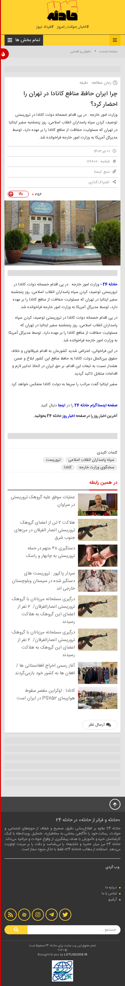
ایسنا (98, 172)
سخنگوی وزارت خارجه (96, 467)
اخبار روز (68, 416)
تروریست (53, 460)
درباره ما (111, 887)
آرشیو (112, 900)
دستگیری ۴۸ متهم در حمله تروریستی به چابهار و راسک (50, 552)
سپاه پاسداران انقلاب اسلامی (91, 460)
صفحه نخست (108, 51)
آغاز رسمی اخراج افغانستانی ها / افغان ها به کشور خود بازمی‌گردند (45, 669)
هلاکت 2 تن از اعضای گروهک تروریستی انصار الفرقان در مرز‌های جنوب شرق (44, 530)
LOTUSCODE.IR (75, 954)
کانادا (68, 467)
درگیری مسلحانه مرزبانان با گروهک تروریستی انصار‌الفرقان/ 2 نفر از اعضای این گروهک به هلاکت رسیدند (43, 610)
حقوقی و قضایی (80, 51)
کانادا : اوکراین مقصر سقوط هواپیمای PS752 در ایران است (46, 694)
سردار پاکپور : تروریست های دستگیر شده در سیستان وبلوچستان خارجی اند (43, 581)
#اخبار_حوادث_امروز (73, 27)
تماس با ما (109, 893)
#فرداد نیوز (45, 27)
